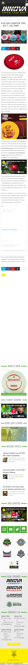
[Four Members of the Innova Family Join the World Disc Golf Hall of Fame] (5, 493)
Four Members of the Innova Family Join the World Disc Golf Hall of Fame (14, 487)
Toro (10, 77)
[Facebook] (11, 529)
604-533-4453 (8, 640)
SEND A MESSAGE (14, 644)
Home (3, 17)
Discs (7, 17)
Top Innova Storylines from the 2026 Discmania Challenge (14, 471)
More (17, 461)
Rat (21, 109)
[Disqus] (14, 298)
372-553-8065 (20, 638)
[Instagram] (4, 529)
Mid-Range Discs (13, 17)
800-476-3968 (20, 626)
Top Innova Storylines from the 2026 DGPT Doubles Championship (14, 454)
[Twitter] (17, 529)
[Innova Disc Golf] (14, 9)
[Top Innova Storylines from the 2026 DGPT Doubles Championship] (5, 459)
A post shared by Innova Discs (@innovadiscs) (13, 250)
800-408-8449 (8, 624)
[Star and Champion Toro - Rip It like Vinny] (14, 37)
